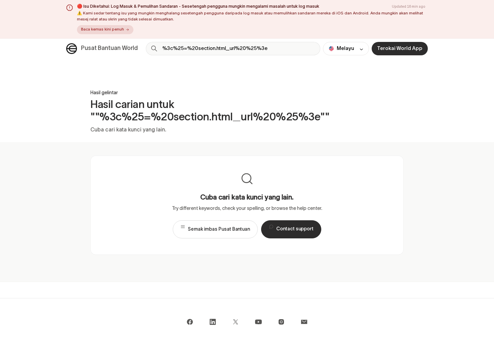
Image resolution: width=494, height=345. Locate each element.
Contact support (295, 229)
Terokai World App (399, 48)
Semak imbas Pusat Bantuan (219, 229)
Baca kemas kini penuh (102, 29)
